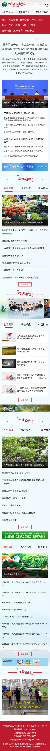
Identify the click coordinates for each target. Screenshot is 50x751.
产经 (33, 19)
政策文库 (33, 25)
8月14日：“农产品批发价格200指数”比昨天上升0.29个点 (24, 635)
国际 (40, 19)
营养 (17, 25)
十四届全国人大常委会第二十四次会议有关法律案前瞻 (24, 126)
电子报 (26, 12)
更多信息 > (25, 284)
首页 (4, 19)
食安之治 (24, 19)
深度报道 (26, 188)
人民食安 (13, 19)
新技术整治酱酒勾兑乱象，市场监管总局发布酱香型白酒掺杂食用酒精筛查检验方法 (24, 118)
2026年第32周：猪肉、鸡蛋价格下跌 (17, 616)
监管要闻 (8, 324)
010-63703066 (29, 736)
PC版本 (9, 12)
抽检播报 (26, 324)
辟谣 (24, 25)
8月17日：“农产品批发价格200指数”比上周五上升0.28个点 (24, 625)
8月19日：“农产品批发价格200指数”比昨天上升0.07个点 (24, 584)
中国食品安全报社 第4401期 (19, 112)
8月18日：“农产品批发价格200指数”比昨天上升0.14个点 (24, 594)
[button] (5, 91)
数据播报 (8, 546)
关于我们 (44, 12)
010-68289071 (29, 732)
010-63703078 (29, 729)
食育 (4, 25)
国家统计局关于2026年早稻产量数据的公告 (24, 140)
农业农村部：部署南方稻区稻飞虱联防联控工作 (23, 151)
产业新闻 (8, 429)
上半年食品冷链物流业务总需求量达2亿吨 (21, 156)
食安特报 (6, 30)
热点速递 (8, 188)
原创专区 (29, 30)
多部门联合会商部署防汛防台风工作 (19, 132)
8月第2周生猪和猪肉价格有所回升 (16, 602)
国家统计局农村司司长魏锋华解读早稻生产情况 (23, 146)
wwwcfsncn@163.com (29, 739)
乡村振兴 (26, 429)
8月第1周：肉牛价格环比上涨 (14, 609)
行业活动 (26, 546)
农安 (10, 25)
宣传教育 (18, 30)
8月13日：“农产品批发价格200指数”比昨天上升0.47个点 (24, 645)
